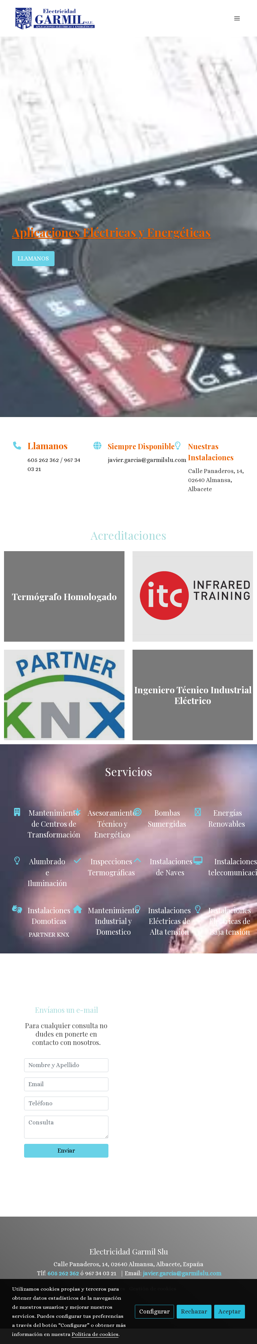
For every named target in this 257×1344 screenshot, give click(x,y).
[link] (55, 18)
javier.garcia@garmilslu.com (182, 1273)
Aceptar (230, 1311)
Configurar (154, 1311)
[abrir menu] (237, 18)
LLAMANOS (33, 258)
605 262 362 (43, 460)
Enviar (66, 1150)
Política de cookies (95, 1334)
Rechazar (194, 1311)
